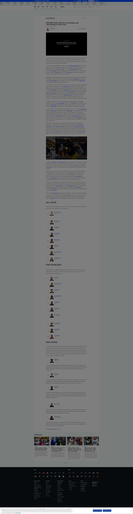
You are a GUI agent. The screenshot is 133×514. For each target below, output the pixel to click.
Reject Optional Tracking (97, 510)
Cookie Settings (18, 512)
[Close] (131, 510)
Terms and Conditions (41, 508)
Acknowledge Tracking (107, 510)
